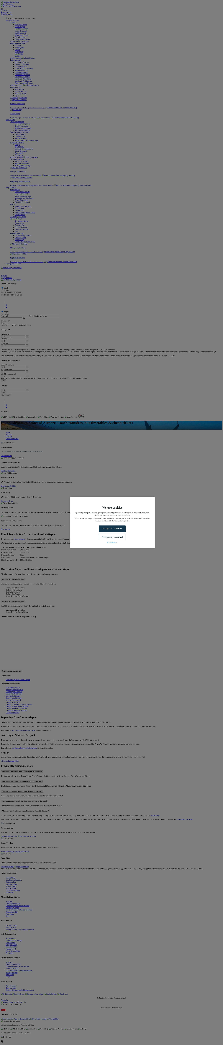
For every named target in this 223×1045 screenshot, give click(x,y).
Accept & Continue (112, 528)
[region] (112, 522)
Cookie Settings (112, 542)
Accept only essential (112, 537)
